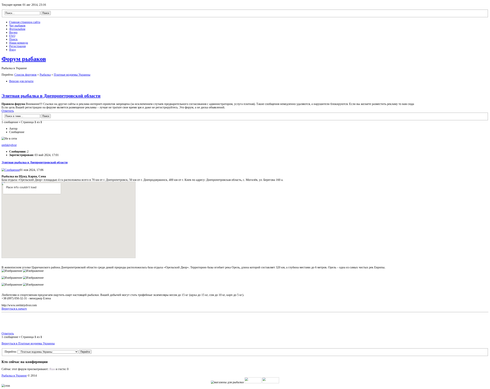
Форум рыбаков (24, 58)
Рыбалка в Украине (14, 375)
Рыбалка (45, 74)
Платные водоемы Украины (72, 74)
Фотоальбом (17, 29)
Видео (13, 32)
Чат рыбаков (17, 25)
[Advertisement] (175, 322)
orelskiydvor (9, 145)
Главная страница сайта (24, 22)
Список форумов (25, 74)
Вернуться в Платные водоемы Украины (28, 343)
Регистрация (17, 46)
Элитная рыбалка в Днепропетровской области (51, 95)
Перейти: (11, 351)
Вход (12, 49)
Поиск (13, 39)
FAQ (12, 35)
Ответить (8, 110)
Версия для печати (21, 81)
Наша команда (18, 42)
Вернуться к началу (14, 308)
